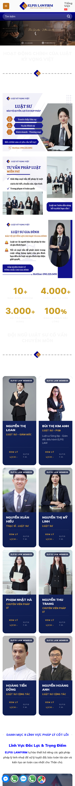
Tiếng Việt (68, 4)
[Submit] (68, 16)
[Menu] (6, 6)
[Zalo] (23, 779)
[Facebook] (5, 779)
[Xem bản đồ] (41, 779)
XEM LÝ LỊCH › (13, 454)
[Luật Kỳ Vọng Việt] (37, 6)
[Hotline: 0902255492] (14, 779)
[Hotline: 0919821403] (32, 779)
